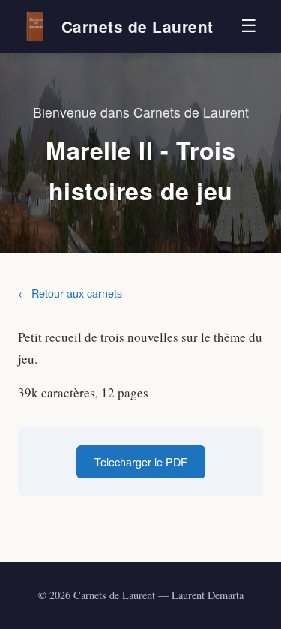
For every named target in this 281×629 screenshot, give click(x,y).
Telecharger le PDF (140, 461)
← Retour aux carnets (70, 293)
